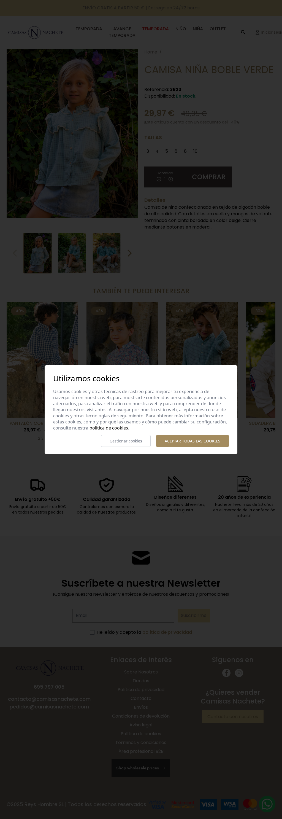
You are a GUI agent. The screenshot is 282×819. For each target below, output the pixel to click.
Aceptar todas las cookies (192, 441)
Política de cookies (109, 428)
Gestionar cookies (126, 441)
